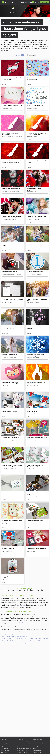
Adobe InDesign (4, 742)
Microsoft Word (4, 744)
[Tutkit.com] (7, 2)
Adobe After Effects (5, 750)
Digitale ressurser (38, 739)
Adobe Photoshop (4, 741)
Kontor (18, 746)
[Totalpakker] (23, 55)
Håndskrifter (14, 622)
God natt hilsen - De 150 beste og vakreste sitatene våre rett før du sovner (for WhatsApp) (23, 640)
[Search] (33, 2)
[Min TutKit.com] (36, 2)
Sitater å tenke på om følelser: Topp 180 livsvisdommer (15, 636)
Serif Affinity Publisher (5, 752)
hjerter (21, 605)
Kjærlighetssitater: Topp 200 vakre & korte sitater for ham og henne (18, 634)
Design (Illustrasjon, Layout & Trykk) (24, 748)
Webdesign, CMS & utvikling (22, 750)
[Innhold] (26, 55)
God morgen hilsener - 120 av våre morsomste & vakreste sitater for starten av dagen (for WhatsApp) (25, 638)
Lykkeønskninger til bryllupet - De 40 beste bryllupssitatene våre (17, 643)
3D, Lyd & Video (20, 744)
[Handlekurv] (38, 2)
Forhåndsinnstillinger (37, 750)
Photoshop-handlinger (37, 752)
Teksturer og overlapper (38, 744)
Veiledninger (20, 739)
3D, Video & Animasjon (37, 746)
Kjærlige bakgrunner (6, 622)
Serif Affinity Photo (4, 746)
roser (24, 605)
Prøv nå (44, 2)
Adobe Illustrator (4, 748)
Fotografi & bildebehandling (22, 741)
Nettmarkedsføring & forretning (23, 742)
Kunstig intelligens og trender (23, 752)
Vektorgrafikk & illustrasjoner (39, 742)
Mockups (35, 741)
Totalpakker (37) (17, 55)
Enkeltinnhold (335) (32, 55)
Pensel (34, 748)
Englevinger (21, 622)
